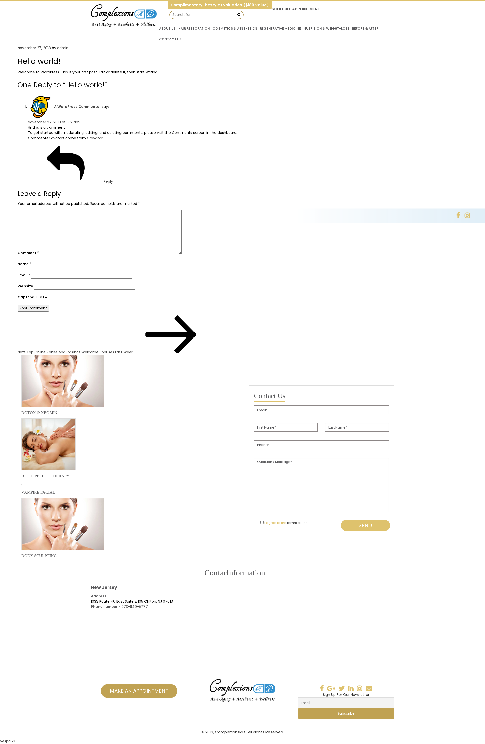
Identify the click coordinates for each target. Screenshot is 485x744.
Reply (108, 181)
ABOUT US (167, 28)
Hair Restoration (194, 28)
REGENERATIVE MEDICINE (280, 28)
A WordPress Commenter (77, 106)
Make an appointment (139, 690)
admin (62, 47)
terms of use (297, 522)
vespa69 (7, 741)
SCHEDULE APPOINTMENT (296, 9)
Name (24, 263)
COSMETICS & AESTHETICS (235, 28)
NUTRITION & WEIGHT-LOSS (326, 28)
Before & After (365, 28)
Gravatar (95, 138)
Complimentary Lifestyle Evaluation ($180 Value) (220, 5)
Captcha (26, 297)
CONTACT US (170, 39)
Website (25, 286)
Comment (28, 252)
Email (24, 275)
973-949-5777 (134, 606)
